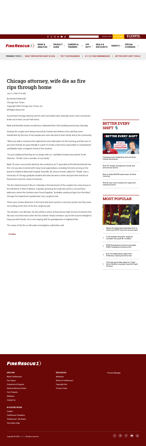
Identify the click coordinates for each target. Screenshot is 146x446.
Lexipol (22, 436)
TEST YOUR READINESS (70, 56)
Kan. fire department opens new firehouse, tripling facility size (119, 255)
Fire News (12, 234)
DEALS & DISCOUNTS (102, 45)
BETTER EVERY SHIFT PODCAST (128, 56)
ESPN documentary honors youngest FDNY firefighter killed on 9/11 (121, 246)
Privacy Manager (114, 373)
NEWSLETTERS (106, 36)
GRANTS (115, 45)
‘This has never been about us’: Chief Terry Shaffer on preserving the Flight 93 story (122, 264)
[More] (49, 46)
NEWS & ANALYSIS (42, 45)
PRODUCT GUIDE (58, 45)
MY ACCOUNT (118, 36)
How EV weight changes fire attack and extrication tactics (119, 167)
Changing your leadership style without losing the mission (119, 158)
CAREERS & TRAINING (73, 45)
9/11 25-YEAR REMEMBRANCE (97, 56)
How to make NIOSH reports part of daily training (119, 175)
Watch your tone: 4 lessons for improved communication (119, 184)
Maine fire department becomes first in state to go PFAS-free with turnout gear (122, 229)
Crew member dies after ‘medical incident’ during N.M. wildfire (119, 238)
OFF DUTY (88, 45)
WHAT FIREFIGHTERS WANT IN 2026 (40, 56)
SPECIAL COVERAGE (130, 45)
